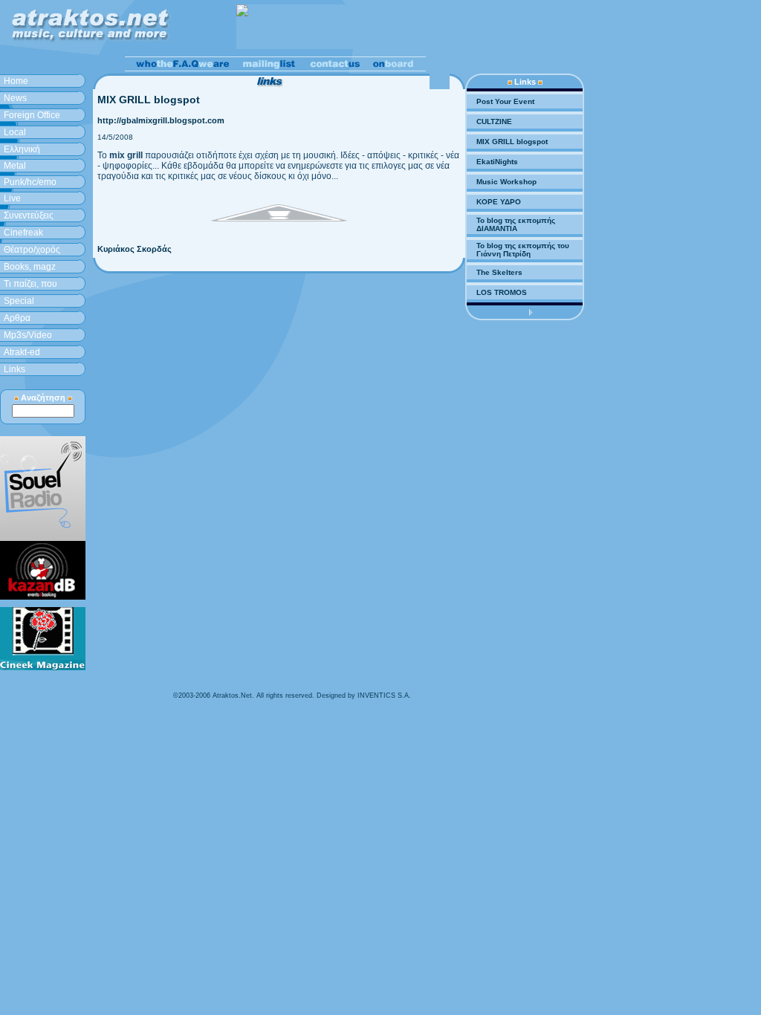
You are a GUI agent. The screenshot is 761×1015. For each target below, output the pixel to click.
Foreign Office (32, 115)
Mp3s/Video (28, 335)
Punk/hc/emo (30, 182)
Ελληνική (22, 149)
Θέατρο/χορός (32, 249)
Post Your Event (505, 101)
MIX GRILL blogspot (512, 141)
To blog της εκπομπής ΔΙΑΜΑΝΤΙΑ (515, 224)
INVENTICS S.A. (384, 695)
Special (19, 301)
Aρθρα (17, 318)
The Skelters (499, 272)
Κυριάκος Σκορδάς (134, 248)
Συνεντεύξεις (29, 215)
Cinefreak (23, 232)
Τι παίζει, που (30, 284)
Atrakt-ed (22, 352)
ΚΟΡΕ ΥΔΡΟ (498, 202)
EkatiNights (497, 162)
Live (12, 198)
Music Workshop (506, 182)
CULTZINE (494, 121)
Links (14, 369)
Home (16, 81)
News (15, 98)
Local (15, 132)
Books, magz (30, 267)
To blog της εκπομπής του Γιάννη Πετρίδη (522, 249)
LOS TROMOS (501, 292)
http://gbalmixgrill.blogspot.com (160, 120)
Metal (15, 165)
